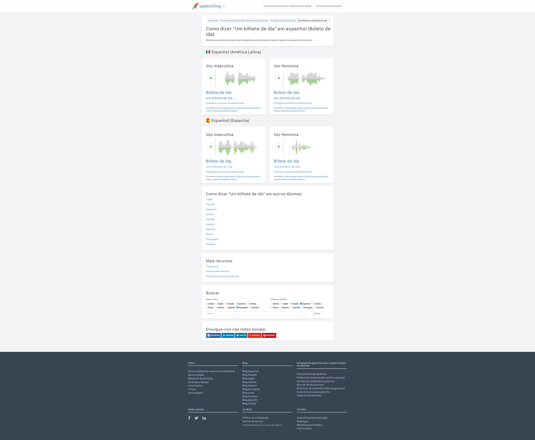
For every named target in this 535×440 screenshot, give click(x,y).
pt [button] (224, 6)
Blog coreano (249, 396)
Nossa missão (196, 374)
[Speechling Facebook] (191, 418)
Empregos (302, 421)
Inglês (209, 199)
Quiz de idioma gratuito (310, 384)
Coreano (211, 244)
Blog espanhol (250, 371)
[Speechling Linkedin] (206, 418)
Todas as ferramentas (309, 395)
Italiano (210, 224)
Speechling (213, 20)
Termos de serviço (252, 421)
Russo (209, 234)
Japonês (211, 229)
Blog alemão (249, 382)
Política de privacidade (255, 417)
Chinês (210, 214)
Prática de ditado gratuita (311, 373)
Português (212, 239)
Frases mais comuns (217, 271)
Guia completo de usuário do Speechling (211, 371)
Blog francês (249, 374)
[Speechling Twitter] (198, 418)
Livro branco (195, 385)
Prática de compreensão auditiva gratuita (321, 377)
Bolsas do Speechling (200, 378)
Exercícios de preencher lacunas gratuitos (321, 388)
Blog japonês (249, 399)
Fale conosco (304, 428)
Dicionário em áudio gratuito (329, 6)
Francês (210, 204)
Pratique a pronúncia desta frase (225, 103)
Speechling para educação (312, 417)
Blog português (251, 389)
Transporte (212, 266)
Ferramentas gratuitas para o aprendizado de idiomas (287, 6)
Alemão (210, 219)
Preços (192, 389)
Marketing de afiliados (309, 424)
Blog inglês (248, 378)
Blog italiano (249, 385)
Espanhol (211, 209)
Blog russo (248, 392)
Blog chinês (249, 403)
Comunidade (195, 392)
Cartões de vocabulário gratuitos (316, 381)
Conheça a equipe (198, 382)
